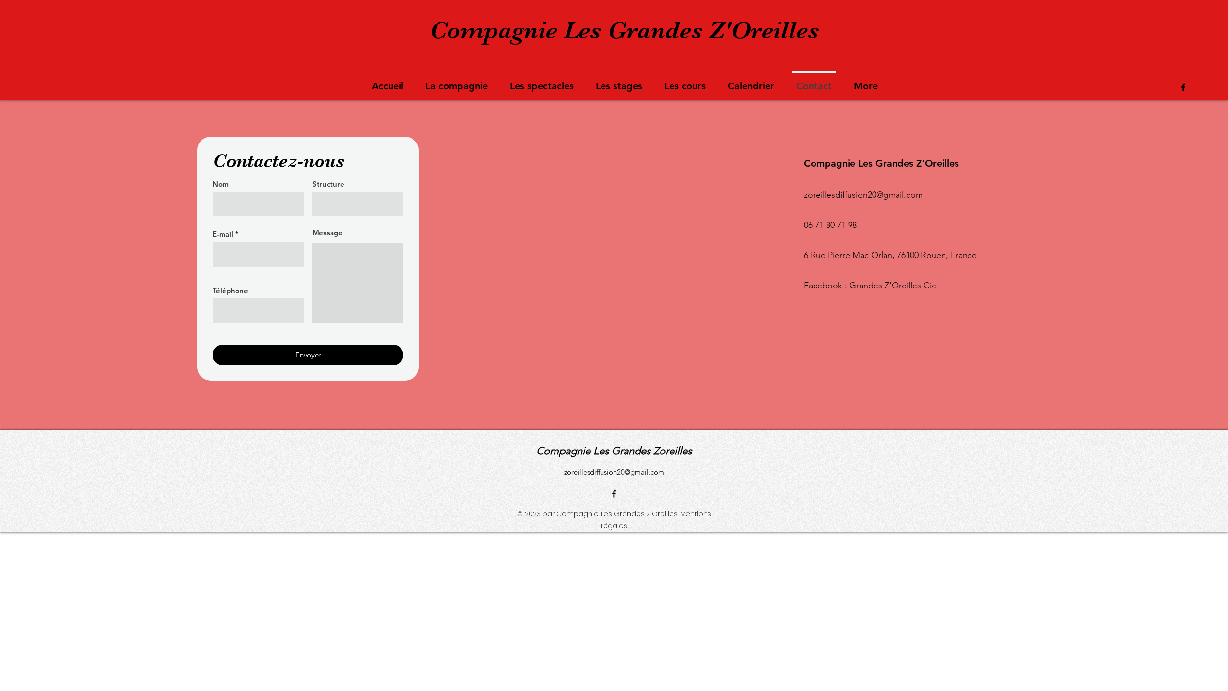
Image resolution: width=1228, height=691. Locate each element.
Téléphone (230, 290)
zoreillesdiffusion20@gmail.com (614, 472)
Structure (328, 184)
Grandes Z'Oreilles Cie (893, 285)
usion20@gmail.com (885, 195)
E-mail (223, 234)
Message (327, 232)
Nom (221, 184)
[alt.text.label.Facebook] (1183, 87)
